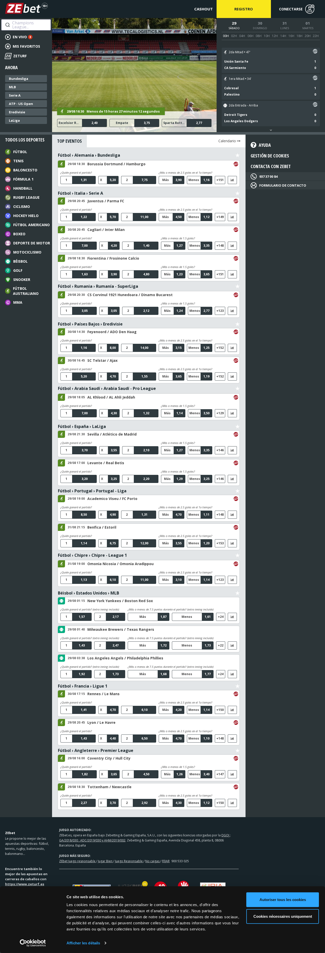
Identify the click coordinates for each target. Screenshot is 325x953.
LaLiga (14, 120)
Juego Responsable (129, 861)
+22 (220, 645)
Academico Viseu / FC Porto (112, 498)
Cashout (203, 8)
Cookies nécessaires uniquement (282, 916)
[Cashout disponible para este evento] (315, 52)
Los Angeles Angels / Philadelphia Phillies (125, 658)
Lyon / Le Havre (101, 722)
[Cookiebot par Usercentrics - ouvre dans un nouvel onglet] (33, 943)
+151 (220, 180)
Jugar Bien (105, 861)
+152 (220, 348)
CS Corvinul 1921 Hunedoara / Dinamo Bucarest (130, 294)
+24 (220, 617)
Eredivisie (17, 112)
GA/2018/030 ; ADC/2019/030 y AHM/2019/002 (92, 840)
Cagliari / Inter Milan (106, 229)
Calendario (227, 140)
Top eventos (69, 141)
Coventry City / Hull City (109, 758)
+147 (220, 774)
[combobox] (26, 24)
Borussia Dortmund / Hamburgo (116, 163)
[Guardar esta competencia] (237, 155)
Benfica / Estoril (101, 527)
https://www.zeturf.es (24, 884)
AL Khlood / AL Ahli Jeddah (111, 397)
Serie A (15, 95)
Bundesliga (18, 78)
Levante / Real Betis (105, 462)
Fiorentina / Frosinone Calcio (113, 258)
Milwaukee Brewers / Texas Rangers (120, 629)
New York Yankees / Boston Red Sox (120, 600)
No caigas (152, 861)
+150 (220, 710)
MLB (12, 87)
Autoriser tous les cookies (282, 899)
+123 (220, 311)
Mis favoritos (26, 46)
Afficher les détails (83, 943)
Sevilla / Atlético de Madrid (112, 434)
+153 (220, 543)
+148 (220, 245)
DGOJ (225, 835)
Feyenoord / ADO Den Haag (112, 331)
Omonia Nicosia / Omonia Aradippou (120, 563)
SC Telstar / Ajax (102, 360)
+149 (220, 217)
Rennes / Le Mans (103, 693)
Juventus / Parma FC (105, 201)
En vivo (22, 36)
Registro (243, 8)
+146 (220, 450)
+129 (220, 413)
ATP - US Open (21, 103)
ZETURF (16, 55)
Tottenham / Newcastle (109, 786)
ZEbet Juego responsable (77, 861)
